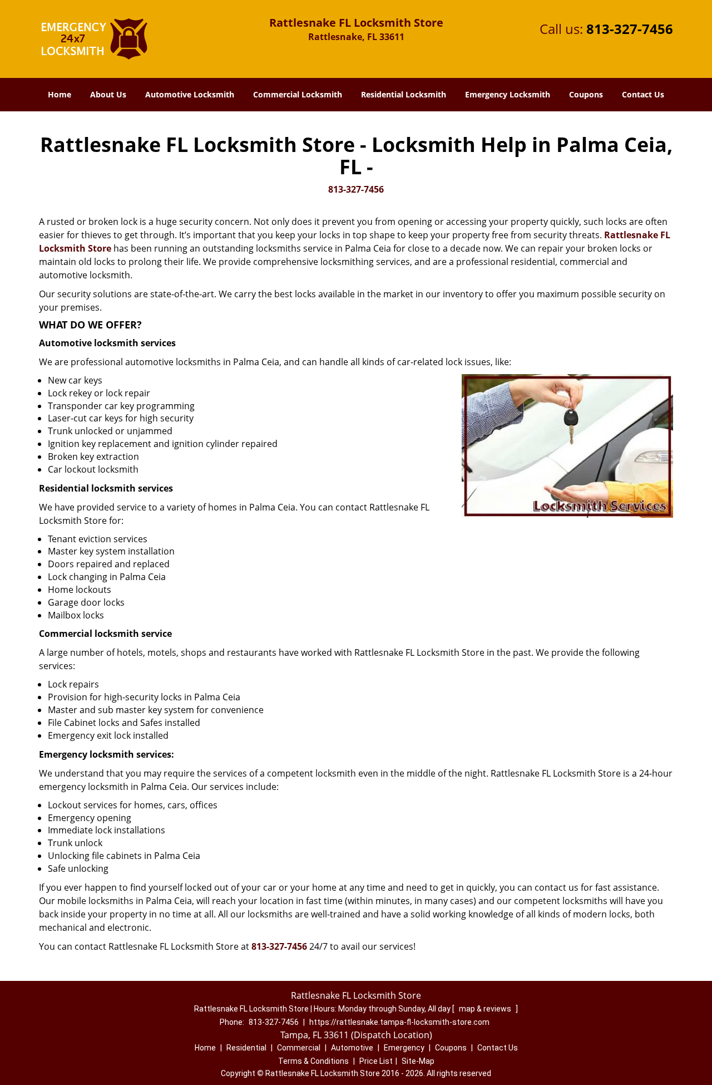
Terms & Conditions (313, 1061)
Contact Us (643, 94)
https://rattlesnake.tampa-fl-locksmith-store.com (399, 1022)
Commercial (298, 1047)
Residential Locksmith (403, 94)
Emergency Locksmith (507, 94)
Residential (246, 1047)
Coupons (586, 94)
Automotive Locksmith (189, 94)
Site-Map (418, 1061)
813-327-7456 (629, 28)
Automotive (352, 1047)
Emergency (404, 1047)
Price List (376, 1061)
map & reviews (486, 1008)
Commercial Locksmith (297, 94)
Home (59, 94)
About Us (108, 94)
